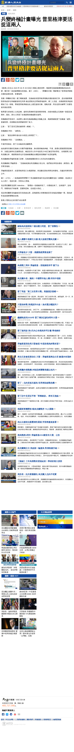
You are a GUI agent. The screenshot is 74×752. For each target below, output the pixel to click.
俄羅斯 (47, 208)
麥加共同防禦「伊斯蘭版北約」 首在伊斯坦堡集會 (47, 6)
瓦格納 (10, 208)
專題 (4, 14)
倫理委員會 (57, 719)
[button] (37, 54)
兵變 (18, 208)
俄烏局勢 (11, 14)
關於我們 (30, 719)
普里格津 (27, 208)
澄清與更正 (47, 719)
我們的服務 (21, 719)
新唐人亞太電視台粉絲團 (16, 204)
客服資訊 (38, 719)
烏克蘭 (56, 208)
